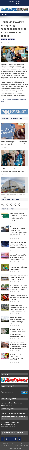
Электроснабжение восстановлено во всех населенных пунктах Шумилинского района (17, 320)
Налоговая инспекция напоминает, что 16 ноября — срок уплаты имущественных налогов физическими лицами (19, 217)
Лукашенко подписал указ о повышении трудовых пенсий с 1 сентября (19, 277)
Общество (11, 39)
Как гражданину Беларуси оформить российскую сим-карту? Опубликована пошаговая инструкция (19, 256)
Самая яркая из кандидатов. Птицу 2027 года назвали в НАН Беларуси (19, 267)
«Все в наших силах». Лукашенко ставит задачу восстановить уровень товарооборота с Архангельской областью (18, 333)
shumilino (12, 42)
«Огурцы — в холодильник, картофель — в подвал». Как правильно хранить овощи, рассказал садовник (19, 345)
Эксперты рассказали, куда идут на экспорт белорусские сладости (19, 297)
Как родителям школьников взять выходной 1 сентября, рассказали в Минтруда (19, 287)
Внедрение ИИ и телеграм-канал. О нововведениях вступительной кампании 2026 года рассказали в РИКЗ (19, 244)
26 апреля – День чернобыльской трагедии (13, 194)
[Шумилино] (14, 380)
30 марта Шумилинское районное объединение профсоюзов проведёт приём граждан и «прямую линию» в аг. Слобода (14, 143)
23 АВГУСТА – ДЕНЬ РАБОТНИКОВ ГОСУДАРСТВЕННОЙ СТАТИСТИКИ (16, 357)
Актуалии (4, 39)
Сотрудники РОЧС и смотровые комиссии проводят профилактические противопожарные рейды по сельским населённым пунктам (14, 169)
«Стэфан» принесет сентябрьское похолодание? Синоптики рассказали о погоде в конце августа (19, 308)
